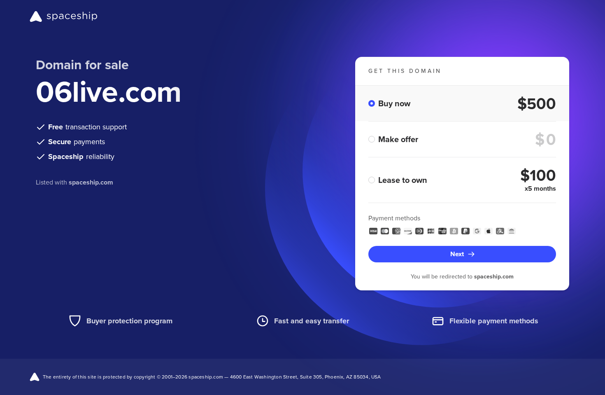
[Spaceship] (64, 16)
